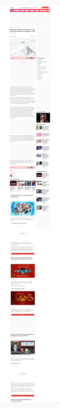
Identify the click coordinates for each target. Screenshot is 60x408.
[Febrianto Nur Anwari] (11, 176)
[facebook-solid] (29, 58)
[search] (40, 7)
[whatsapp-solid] (27, 58)
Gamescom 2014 (13, 86)
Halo (15, 88)
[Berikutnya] (35, 184)
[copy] (34, 58)
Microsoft (18, 88)
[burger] (49, 7)
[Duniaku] (12, 7)
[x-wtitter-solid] (32, 58)
